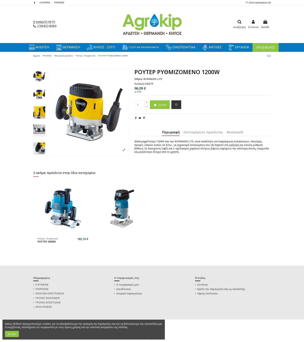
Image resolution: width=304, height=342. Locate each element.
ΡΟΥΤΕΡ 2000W (47, 241)
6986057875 (45, 22)
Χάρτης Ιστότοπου (207, 293)
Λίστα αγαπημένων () (259, 2)
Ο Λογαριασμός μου (127, 284)
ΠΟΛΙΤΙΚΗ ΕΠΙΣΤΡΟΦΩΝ (49, 293)
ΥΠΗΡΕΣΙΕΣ (59, 2)
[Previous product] (268, 55)
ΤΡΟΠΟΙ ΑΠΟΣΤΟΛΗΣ (48, 302)
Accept (12, 334)
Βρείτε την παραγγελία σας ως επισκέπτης (221, 289)
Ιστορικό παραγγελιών (129, 293)
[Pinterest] (144, 118)
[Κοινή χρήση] (136, 118)
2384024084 (46, 26)
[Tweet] (140, 118)
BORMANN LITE (152, 79)
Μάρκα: (138, 79)
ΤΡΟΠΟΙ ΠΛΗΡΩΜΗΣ (47, 298)
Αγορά (162, 104)
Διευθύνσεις (123, 289)
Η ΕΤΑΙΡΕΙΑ (45, 2)
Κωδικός (139, 83)
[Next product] (270, 55)
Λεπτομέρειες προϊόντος (203, 132)
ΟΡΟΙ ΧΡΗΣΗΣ (43, 306)
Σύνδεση (202, 284)
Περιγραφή (171, 132)
